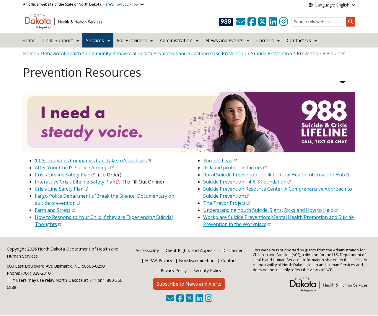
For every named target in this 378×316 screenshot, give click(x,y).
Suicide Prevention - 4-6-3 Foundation (244, 182)
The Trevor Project (224, 203)
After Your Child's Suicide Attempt (72, 167)
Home (28, 40)
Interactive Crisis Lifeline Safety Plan (75, 182)
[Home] (64, 21)
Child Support (58, 40)
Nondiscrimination (196, 260)
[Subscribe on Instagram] (283, 22)
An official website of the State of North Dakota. (81, 4)
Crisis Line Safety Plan (59, 189)
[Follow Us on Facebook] (251, 22)
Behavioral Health (61, 53)
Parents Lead (217, 160)
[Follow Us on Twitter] (262, 22)
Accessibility (147, 250)
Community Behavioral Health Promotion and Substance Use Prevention (166, 53)
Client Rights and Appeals (191, 250)
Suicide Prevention (271, 53)
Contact (229, 260)
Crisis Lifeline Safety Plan (62, 174)
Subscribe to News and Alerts (189, 284)
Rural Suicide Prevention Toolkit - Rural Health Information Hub (274, 174)
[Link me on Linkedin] (273, 22)
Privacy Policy (174, 270)
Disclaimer (232, 250)
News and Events (224, 40)
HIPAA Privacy (158, 260)
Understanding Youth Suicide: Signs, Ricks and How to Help (268, 210)
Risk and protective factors (232, 167)
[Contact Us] (240, 22)
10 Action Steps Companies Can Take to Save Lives (91, 160)
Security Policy (207, 270)
